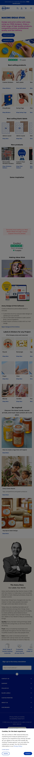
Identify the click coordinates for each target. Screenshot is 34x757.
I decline (6, 753)
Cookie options (5, 749)
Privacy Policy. (18, 746)
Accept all (27, 753)
